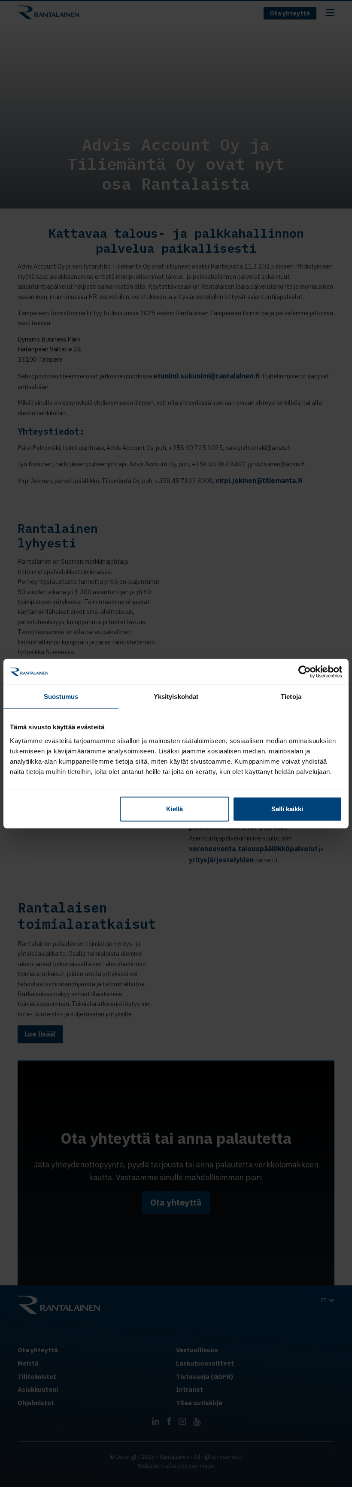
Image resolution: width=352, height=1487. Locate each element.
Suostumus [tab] (61, 696)
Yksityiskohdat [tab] (176, 696)
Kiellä (174, 808)
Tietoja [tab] (291, 696)
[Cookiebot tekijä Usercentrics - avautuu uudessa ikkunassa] (304, 671)
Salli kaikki (287, 808)
